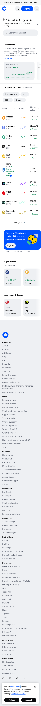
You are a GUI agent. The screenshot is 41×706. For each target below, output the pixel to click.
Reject (12, 700)
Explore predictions (11, 514)
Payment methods (10, 473)
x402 (4, 588)
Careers (5, 349)
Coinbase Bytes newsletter (14, 411)
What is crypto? (9, 433)
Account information (11, 470)
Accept (29, 700)
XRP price (6, 654)
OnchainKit (7, 599)
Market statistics (10, 407)
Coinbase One (8, 499)
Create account (9, 462)
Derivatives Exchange (12, 555)
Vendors (6, 371)
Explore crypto (9, 400)
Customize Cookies (18, 694)
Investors (6, 368)
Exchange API (8, 625)
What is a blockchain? (12, 436)
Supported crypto (10, 481)
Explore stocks (9, 404)
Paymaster (7, 595)
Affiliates (6, 353)
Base (4, 570)
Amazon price (8, 673)
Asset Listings (8, 522)
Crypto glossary (9, 422)
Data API (6, 603)
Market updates (9, 425)
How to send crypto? (11, 444)
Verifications (8, 606)
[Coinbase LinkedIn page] (10, 678)
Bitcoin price (8, 643)
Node (4, 610)
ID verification (8, 466)
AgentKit (6, 614)
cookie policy (15, 687)
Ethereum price (9, 647)
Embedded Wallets (11, 577)
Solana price (8, 650)
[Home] (4, 8)
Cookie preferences (11, 382)
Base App (6, 496)
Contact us (7, 459)
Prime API (6, 632)
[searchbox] (23, 33)
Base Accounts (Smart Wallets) (16, 581)
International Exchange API (14, 628)
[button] (36, 8)
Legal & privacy (9, 375)
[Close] (34, 686)
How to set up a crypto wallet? (16, 440)
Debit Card (7, 510)
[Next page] (24, 223)
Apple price (7, 666)
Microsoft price (9, 669)
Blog (4, 357)
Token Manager (9, 532)
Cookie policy (8, 378)
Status (5, 484)
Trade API (6, 592)
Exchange (6, 548)
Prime (5, 540)
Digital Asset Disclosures (14, 392)
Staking (5, 544)
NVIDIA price (8, 662)
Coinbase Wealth (10, 503)
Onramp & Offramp (10, 584)
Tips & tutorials (9, 418)
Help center (7, 455)
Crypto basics (8, 414)
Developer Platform (11, 566)
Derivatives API (9, 635)
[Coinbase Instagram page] (17, 678)
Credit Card (7, 506)
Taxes (5, 447)
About (5, 346)
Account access (9, 477)
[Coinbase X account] (3, 678)
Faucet (5, 621)
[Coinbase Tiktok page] (25, 678)
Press (5, 360)
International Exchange (12, 551)
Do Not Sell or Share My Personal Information (17, 387)
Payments (6, 529)
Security (6, 364)
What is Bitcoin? (9, 429)
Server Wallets (9, 573)
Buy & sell (7, 492)
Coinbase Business (10, 525)
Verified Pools (8, 558)
